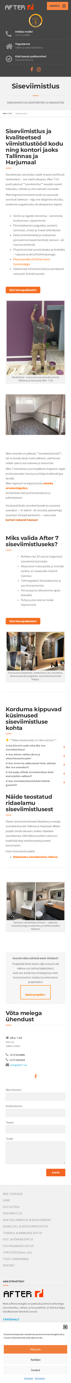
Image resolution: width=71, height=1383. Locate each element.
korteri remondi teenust (22, 520)
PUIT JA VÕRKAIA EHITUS (18, 1239)
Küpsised (28, 1378)
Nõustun (35, 1349)
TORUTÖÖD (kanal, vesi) (17, 1252)
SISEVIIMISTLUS (12, 1213)
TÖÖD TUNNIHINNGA (16, 1259)
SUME (6, 1200)
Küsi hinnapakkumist (23, 290)
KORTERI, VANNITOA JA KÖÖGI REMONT (27, 1220)
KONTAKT (9, 1265)
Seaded (35, 1370)
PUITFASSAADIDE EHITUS (18, 1246)
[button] (65, 1327)
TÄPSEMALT (11, 1319)
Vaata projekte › (35, 994)
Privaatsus (40, 1378)
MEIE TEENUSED (13, 1194)
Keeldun (36, 1359)
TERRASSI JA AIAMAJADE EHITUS (22, 1233)
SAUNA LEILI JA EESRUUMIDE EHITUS (25, 1226)
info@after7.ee (18, 1065)
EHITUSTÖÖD (11, 1207)
